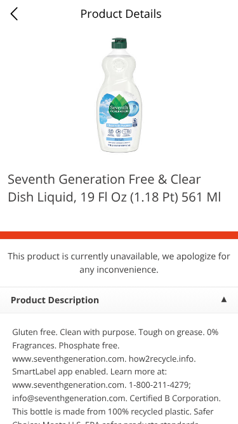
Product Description (55, 300)
